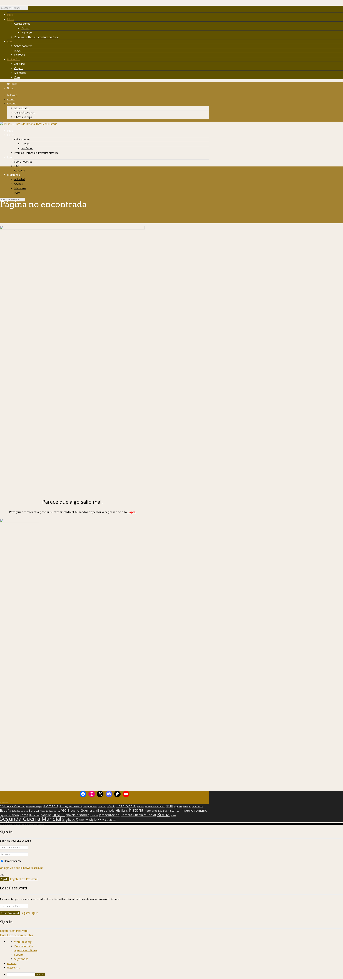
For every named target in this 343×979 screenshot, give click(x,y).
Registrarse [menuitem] (13, 967)
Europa (34, 810)
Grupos (18, 68)
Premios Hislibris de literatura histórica (36, 37)
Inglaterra (5, 815)
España (5, 810)
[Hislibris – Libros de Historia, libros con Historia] (28, 124)
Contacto (19, 55)
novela (59, 814)
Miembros (20, 72)
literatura (34, 815)
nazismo (46, 815)
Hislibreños (13, 59)
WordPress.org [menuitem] (22, 941)
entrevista (197, 806)
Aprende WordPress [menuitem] (25, 950)
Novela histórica (77, 815)
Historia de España (156, 810)
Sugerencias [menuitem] (21, 959)
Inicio (10, 14)
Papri (132, 512)
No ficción (27, 32)
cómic (111, 806)
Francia (52, 810)
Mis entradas (21, 108)
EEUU (169, 806)
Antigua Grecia (70, 806)
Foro (17, 77)
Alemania (50, 806)
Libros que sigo (23, 117)
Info (9, 41)
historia (136, 810)
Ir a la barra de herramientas (16, 935)
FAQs (17, 50)
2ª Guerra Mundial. (12, 806)
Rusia (173, 815)
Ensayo (187, 806)
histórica (173, 810)
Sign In (34, 913)
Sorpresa (4, 803)
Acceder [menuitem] (11, 963)
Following (12, 95)
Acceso (10, 99)
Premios (94, 815)
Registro (11, 103)
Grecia (64, 810)
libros (24, 814)
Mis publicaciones (24, 112)
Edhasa (140, 806)
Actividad (19, 63)
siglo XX (95, 819)
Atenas (102, 806)
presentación (109, 814)
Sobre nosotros (23, 46)
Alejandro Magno (34, 806)
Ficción (25, 28)
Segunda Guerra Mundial (30, 818)
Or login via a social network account (21, 867)
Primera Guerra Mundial (138, 815)
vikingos (112, 820)
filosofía (44, 810)
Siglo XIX (70, 819)
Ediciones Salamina (155, 806)
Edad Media (126, 806)
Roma (163, 814)
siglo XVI (83, 819)
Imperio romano (193, 810)
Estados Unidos (20, 810)
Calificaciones (22, 23)
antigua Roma (90, 806)
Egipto (178, 806)
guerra (75, 810)
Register (14, 879)
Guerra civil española (98, 810)
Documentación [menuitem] (23, 946)
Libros (10, 19)
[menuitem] (175, 974)
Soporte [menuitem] (19, 954)
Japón (15, 815)
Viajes (105, 820)
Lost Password (29, 879)
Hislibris (122, 810)
